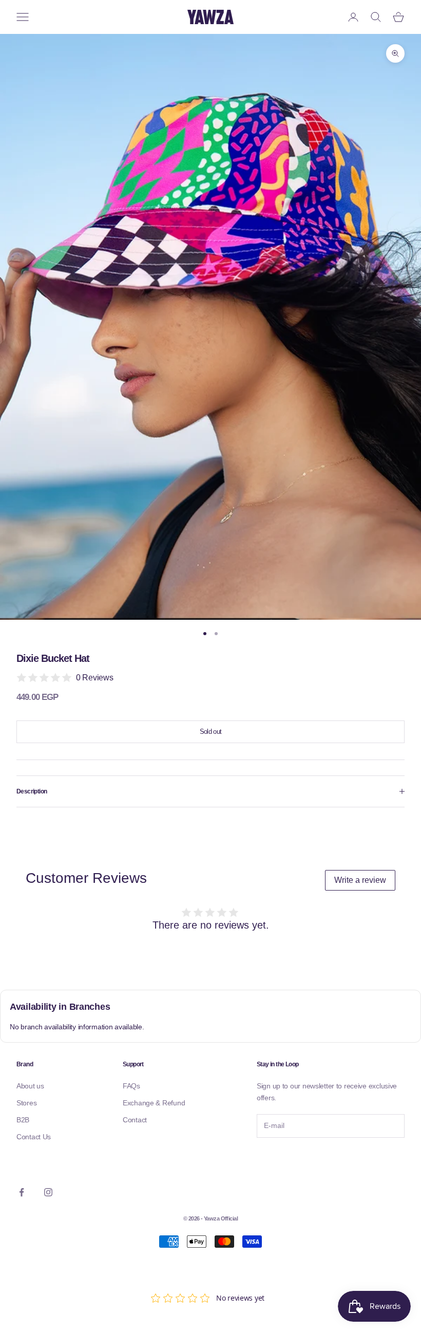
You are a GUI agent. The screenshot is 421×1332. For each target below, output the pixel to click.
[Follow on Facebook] (21, 1192)
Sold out (211, 731)
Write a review (360, 880)
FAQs (131, 1086)
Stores (26, 1103)
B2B (22, 1120)
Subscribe (285, 1159)
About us (30, 1086)
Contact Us (33, 1137)
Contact (135, 1120)
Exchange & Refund (154, 1103)
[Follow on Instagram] (48, 1192)
